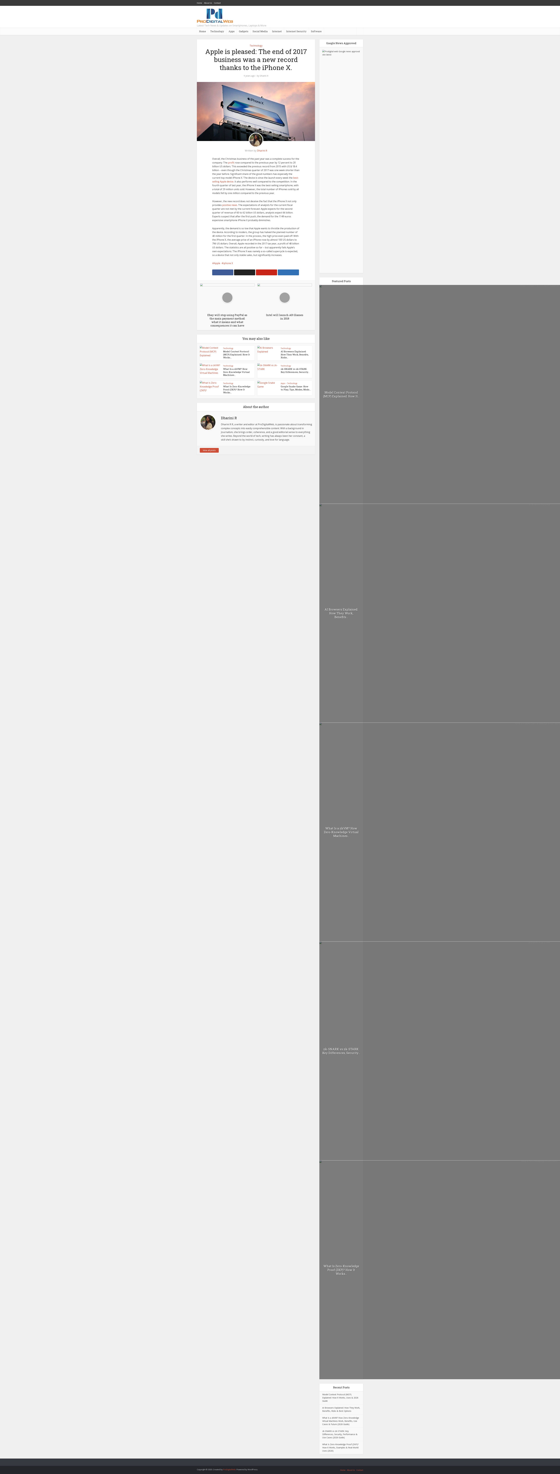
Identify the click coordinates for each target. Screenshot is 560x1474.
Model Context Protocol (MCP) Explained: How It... (341, 394)
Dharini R (264, 76)
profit (231, 162)
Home (199, 3)
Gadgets (243, 31)
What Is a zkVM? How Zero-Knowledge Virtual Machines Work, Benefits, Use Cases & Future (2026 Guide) (340, 1421)
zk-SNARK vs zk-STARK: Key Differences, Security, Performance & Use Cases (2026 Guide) (339, 1434)
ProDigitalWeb (229, 1469)
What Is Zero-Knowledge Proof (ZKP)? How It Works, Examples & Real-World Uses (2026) (340, 1447)
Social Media (260, 31)
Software (316, 31)
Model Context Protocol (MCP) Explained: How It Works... (236, 354)
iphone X (228, 263)
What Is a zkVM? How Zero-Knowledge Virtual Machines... (236, 371)
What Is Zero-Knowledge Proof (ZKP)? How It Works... (236, 389)
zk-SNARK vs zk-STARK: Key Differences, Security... (295, 370)
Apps (232, 31)
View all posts (209, 450)
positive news (229, 205)
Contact (217, 3)
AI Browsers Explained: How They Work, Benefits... (341, 613)
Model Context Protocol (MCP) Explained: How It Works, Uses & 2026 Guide (340, 1397)
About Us (208, 3)
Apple (217, 263)
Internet (277, 31)
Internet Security (296, 31)
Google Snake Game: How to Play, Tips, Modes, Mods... (296, 388)
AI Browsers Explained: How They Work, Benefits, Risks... (295, 354)
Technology (217, 31)
